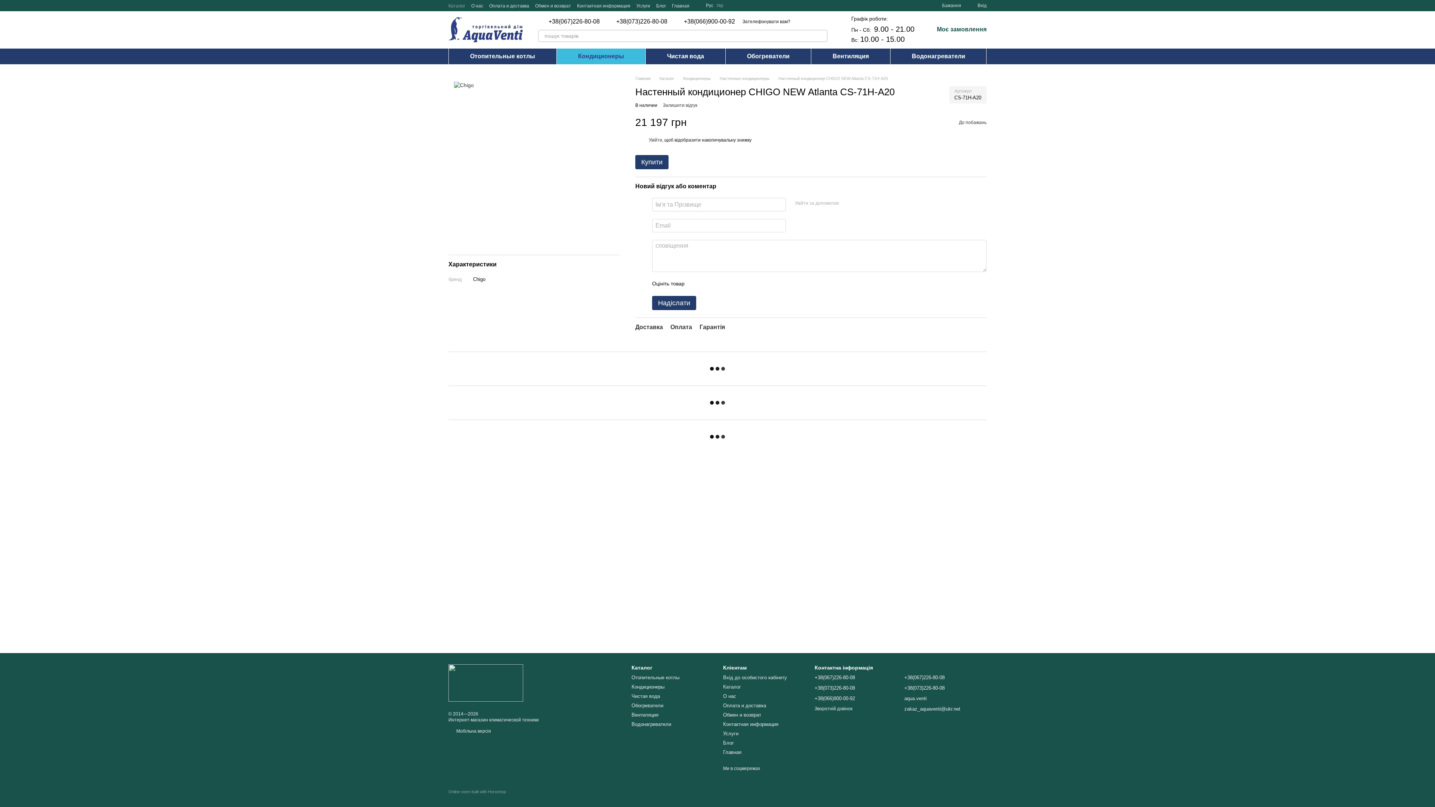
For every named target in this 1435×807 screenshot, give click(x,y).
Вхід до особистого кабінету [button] (755, 677)
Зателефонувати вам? (766, 21)
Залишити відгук (680, 105)
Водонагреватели (938, 56)
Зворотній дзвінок (833, 708)
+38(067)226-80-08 (574, 22)
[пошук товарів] (821, 36)
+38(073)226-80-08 (641, 22)
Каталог (456, 6)
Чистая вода (685, 56)
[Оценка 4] (733, 283)
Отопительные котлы (502, 56)
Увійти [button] (655, 140)
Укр (719, 5)
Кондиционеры (601, 56)
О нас (477, 6)
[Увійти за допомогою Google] (859, 203)
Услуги (643, 6)
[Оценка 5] (745, 283)
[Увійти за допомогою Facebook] (847, 203)
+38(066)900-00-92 (709, 22)
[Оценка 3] (721, 283)
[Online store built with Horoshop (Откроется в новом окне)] (477, 798)
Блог (661, 6)
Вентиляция (851, 56)
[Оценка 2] (709, 283)
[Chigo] (464, 84)
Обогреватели (768, 56)
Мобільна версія (473, 731)
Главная (680, 6)
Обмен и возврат (553, 6)
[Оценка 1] (697, 283)
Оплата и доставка (509, 6)
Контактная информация (603, 6)
